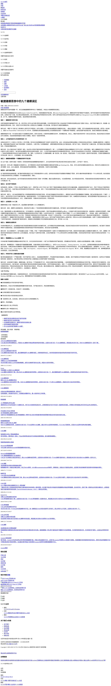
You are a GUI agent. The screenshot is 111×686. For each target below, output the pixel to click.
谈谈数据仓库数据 (8, 528)
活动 (5, 89)
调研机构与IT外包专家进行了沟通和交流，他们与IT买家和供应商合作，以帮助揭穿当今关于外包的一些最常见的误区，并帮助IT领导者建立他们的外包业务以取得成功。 (49, 405)
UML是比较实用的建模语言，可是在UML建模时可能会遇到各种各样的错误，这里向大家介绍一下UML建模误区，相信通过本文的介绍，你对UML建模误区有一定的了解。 (50, 342)
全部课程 (3, 25)
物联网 (3, 442)
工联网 (65, 660)
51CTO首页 (4, 1)
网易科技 (13, 660)
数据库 (8, 421)
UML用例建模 (5, 504)
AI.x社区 (27, 613)
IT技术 (30, 25)
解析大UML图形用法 (9, 380)
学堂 (2, 5)
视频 (5, 81)
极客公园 (69, 660)
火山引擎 (102, 660)
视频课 (3, 23)
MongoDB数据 (7, 445)
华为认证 (20, 25)
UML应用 (3, 483)
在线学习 (3, 27)
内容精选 (6, 80)
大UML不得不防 (9, 350)
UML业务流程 (5, 514)
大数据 (12, 442)
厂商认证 (25, 25)
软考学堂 (22, 23)
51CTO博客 (7, 613)
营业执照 (3, 653)
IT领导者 (12, 411)
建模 (7, 331)
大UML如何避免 (9, 340)
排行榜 (10, 23)
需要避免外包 (8, 403)
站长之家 (43, 660)
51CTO (6, 609)
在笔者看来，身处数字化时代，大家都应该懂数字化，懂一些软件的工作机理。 (23, 393)
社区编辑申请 (4, 94)
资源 (4, 29)
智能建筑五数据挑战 (10, 434)
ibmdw (2, 495)
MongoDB (3, 453)
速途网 (48, 660)
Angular (3, 548)
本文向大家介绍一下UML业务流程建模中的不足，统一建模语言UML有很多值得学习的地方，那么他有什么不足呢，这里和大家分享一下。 (41, 508)
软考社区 (3, 9)
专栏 (12, 29)
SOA (5, 495)
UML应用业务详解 (8, 475)
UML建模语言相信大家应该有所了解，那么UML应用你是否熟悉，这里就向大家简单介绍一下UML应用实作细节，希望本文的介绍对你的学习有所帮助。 (45, 477)
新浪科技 (3, 660)
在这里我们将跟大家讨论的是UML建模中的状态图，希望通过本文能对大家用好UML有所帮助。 (28, 518)
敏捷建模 (3, 331)
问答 (7, 29)
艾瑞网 (39, 660)
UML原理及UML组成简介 (11, 455)
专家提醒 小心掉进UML (10, 370)
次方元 (98, 660)
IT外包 (8, 411)
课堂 (9, 29)
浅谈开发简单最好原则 (11, 465)
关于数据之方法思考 (9, 413)
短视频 (14, 23)
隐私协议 (6, 635)
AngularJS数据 (6, 538)
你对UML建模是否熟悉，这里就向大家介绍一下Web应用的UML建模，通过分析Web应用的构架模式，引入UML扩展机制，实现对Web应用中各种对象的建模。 (46, 424)
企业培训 (3, 13)
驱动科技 (24, 660)
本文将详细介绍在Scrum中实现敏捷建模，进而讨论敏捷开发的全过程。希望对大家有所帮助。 (28, 362)
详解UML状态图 (8, 516)
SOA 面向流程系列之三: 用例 (13, 485)
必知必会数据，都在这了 (11, 391)
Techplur (17, 609)
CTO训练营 (21, 617)
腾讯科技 (8, 660)
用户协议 (6, 633)
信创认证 (15, 25)
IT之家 (61, 660)
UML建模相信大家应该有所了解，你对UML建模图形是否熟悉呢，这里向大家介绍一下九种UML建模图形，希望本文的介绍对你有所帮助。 (41, 382)
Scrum (2, 368)
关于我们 (6, 624)
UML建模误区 (5, 348)
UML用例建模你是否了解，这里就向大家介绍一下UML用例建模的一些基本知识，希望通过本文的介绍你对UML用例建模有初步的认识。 (40, 498)
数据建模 (8, 453)
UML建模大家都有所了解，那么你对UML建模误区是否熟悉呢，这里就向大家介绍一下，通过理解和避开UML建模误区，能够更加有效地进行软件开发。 (45, 372)
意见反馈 (6, 630)
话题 (5, 83)
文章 (2, 29)
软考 (11, 25)
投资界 (94, 660)
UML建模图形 (5, 388)
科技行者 (29, 660)
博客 (2, 3)
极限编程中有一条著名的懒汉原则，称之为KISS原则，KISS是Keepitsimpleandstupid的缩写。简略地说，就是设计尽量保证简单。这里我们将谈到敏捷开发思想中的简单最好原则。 (52, 467)
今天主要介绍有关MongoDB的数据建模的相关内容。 (16, 447)
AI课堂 (3, 17)
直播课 (18, 23)
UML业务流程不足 (9, 506)
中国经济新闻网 (54, 660)
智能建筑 (7, 442)
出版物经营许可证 (11, 653)
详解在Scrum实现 (9, 360)
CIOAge (10, 609)
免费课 (3, 11)
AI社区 (6, 85)
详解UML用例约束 (9, 496)
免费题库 (42, 25)
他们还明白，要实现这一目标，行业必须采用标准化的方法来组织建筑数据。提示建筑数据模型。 (29, 436)
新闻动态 (6, 626)
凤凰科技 (18, 660)
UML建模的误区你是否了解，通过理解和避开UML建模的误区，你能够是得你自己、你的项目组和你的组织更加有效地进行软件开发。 (39, 352)
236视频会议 (75, 660)
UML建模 (3, 430)
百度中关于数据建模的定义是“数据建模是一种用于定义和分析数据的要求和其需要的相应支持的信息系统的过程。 (33, 414)
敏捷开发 (3, 473)
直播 (15, 29)
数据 (2, 399)
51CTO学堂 (7, 617)
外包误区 (3, 411)
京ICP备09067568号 (11, 644)
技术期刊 (6, 87)
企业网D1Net (88, 660)
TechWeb (34, 660)
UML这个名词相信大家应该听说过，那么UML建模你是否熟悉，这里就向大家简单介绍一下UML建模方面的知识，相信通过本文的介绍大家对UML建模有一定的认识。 (49, 457)
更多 (8, 575)
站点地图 (6, 628)
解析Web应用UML (8, 422)
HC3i (13, 609)
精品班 (3, 7)
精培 (11, 617)
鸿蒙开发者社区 (5, 15)
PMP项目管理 (36, 25)
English (6, 631)
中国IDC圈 (82, 660)
